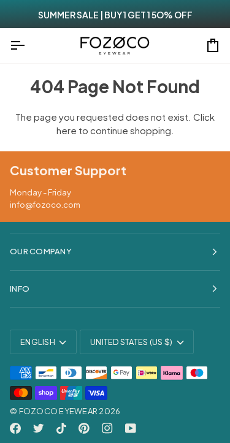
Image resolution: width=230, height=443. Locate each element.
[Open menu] (28, 45)
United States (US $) (131, 342)
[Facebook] (15, 428)
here (66, 130)
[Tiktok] (61, 428)
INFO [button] (19, 288)
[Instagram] (107, 428)
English (37, 342)
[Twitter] (38, 428)
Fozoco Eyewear (58, 411)
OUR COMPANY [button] (41, 251)
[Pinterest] (84, 428)
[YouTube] (130, 428)
